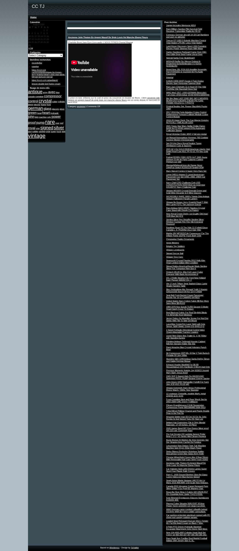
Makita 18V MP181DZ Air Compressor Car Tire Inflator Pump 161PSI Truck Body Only (187, 234)
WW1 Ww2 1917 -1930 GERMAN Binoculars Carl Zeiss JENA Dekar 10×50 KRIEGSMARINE (187, 93)
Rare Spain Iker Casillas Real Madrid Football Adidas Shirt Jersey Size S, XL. (186, 539)
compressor (53, 96)
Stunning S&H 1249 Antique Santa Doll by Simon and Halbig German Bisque (187, 360)
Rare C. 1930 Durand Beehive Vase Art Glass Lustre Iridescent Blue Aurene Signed (186, 476)
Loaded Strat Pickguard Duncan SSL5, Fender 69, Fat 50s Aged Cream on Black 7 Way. (187, 522)
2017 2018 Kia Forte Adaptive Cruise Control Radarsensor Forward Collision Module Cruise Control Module (187, 114)
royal (31, 128)
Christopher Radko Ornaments (180, 239)
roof (61, 123)
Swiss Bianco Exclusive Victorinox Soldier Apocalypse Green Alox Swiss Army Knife (185, 452)
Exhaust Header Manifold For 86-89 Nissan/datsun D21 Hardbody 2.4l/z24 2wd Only (188, 366)
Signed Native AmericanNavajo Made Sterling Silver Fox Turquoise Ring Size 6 (186, 267)
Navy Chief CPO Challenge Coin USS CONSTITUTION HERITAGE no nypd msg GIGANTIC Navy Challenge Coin (185, 184)
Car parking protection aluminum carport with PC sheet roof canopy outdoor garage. (188, 516)
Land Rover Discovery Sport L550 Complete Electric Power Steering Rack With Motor (186, 47)
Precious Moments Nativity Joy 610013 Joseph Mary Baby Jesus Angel (187, 371)
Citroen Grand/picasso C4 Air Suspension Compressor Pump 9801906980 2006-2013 (185, 406)
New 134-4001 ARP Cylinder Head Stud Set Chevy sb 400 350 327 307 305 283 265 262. (186, 533)
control (33, 101)
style (48, 131)
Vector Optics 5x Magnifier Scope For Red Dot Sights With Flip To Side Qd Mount (187, 319)
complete (39, 96)
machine (43, 117)
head (39, 113)
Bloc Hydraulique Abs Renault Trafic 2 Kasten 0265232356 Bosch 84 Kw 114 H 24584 (186, 290)
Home (33, 17)
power (56, 117)
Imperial (169, 77)
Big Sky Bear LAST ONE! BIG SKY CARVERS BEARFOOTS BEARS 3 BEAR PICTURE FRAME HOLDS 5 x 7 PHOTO (187, 100)
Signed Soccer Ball (174, 253)
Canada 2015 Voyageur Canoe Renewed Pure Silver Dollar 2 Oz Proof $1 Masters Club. (187, 487)
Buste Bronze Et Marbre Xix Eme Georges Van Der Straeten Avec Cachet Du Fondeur (187, 441)
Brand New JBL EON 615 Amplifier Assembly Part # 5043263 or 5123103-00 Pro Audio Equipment (186, 71)
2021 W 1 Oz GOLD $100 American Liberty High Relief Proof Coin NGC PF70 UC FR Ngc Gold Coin (188, 151)
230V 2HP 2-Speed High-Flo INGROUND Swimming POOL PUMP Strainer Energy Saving (187, 377)
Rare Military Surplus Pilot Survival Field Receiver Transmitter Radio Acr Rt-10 (184, 30)
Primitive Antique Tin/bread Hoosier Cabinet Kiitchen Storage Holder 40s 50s (185, 342)
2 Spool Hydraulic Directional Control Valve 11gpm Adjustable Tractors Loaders (185, 331)
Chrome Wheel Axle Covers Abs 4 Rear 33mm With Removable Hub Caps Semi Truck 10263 (187, 458)
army (45, 92)
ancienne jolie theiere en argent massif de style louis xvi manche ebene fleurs (114, 99)
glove (62, 109)
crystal (45, 100)
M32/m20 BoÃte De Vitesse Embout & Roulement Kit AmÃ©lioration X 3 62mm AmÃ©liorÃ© (183, 63)
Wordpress (114, 548)
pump (40, 123)
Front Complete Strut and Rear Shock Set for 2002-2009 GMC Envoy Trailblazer (186, 400)
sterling (42, 131)
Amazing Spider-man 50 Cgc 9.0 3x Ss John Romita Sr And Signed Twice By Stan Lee (186, 418)
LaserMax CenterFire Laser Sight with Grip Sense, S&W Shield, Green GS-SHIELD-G (185, 325)
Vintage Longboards (175, 250)
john (31, 117)
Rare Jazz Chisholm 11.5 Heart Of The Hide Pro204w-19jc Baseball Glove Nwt (186, 88)
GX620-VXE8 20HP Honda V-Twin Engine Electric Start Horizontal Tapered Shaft (185, 82)
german (35, 108)
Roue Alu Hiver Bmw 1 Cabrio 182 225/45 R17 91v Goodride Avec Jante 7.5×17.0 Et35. (187, 493)
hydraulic (54, 113)
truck (59, 131)
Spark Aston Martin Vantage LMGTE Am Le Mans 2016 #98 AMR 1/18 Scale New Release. (187, 481)
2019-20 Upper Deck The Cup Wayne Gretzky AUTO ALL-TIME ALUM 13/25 (187, 121)
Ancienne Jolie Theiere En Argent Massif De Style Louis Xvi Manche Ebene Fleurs (108, 37)
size (30, 131)
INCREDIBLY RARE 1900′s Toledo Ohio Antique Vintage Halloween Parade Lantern (187, 197)
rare (50, 122)
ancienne (81, 106)
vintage (36, 136)
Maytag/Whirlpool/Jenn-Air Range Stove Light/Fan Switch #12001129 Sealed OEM (185, 166)
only (49, 117)
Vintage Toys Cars (174, 257)
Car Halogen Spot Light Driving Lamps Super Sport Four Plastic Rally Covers (186, 470)
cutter (54, 101)
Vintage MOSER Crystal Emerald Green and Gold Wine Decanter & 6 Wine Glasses (186, 192)
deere (30, 104)
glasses (55, 109)
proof (32, 123)
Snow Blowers (172, 243)
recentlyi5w (37, 63)
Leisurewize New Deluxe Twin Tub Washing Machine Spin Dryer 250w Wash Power (186, 447)
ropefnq (35, 66)
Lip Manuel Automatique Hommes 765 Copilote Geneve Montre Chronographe (187, 138)
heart (46, 113)
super (53, 131)
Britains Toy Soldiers (175, 246)
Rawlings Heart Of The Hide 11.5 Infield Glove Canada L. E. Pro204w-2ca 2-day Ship (187, 228)
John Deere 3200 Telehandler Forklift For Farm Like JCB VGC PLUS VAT (187, 383)
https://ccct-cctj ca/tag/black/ (45, 80)
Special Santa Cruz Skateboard (180, 58)
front (49, 104)
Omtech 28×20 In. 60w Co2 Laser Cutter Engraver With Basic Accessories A (184, 273)
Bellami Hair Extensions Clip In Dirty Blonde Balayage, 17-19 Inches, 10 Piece (185, 423)
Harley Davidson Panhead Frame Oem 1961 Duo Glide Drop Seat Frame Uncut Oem (186, 53)
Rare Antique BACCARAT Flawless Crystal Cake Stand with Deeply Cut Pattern (185, 209)
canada (31, 96)
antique (35, 91)
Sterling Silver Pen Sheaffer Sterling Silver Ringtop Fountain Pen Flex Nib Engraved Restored (185, 221)
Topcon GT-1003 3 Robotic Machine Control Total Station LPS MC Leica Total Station (186, 41)
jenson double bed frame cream (46, 84)
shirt (38, 128)
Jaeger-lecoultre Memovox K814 (181, 25)
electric (37, 104)
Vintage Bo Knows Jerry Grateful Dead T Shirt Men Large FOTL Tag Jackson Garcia (187, 203)
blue (58, 92)
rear (57, 123)
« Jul (31, 48)
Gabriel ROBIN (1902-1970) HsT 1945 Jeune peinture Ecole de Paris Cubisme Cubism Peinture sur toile (186, 159)
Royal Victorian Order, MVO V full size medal (186, 134)
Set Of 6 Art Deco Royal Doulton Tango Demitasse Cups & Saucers (183, 144)
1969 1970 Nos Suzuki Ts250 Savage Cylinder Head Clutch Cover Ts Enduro (187, 308)
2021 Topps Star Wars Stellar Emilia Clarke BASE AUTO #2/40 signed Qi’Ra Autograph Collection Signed (185, 128)
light (36, 117)
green (32, 113)
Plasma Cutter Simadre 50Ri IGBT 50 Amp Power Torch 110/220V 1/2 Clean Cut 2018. (185, 504)
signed (46, 127)
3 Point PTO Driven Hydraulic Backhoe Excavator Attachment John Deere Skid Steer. (187, 528)
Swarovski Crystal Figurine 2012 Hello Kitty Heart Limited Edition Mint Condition (185, 261)
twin (63, 131)
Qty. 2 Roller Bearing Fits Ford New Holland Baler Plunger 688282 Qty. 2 (186, 279)
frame (43, 104)
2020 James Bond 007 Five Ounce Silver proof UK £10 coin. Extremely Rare (187, 429)
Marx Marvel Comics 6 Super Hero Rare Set (186, 171)
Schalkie (135, 548)
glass (47, 109)
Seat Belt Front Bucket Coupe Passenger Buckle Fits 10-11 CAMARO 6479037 (185, 296)
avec (51, 92)
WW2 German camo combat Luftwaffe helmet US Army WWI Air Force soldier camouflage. (186, 510)
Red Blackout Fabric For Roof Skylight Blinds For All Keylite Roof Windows (186, 313)
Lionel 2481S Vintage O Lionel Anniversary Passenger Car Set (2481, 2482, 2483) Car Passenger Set (185, 176)
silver (59, 127)
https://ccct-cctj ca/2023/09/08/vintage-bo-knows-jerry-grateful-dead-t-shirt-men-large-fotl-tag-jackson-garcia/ (48, 73)
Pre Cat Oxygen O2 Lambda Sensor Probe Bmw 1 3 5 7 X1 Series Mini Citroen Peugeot (186, 435)
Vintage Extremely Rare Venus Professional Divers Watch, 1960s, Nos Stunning (186, 389)
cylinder (61, 101)
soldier (35, 131)
